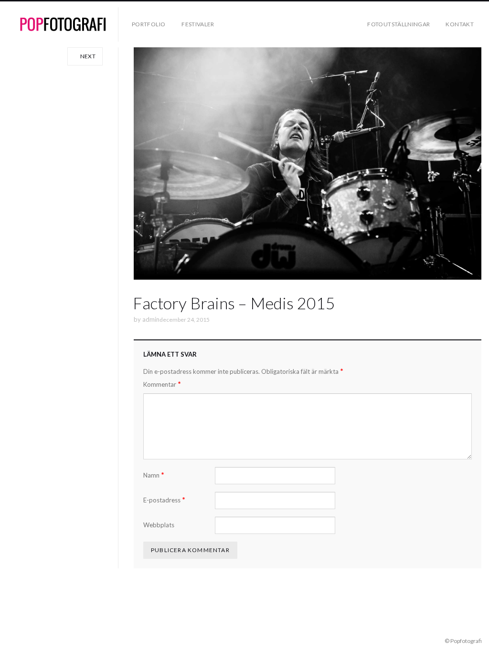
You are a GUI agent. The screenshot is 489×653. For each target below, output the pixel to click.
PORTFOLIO (148, 24)
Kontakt (460, 24)
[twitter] (39, 640)
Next (87, 56)
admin (150, 319)
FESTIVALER (197, 24)
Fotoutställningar (398, 24)
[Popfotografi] (63, 24)
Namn (153, 475)
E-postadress (164, 500)
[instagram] (25, 640)
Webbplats (158, 525)
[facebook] (11, 640)
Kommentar (162, 384)
